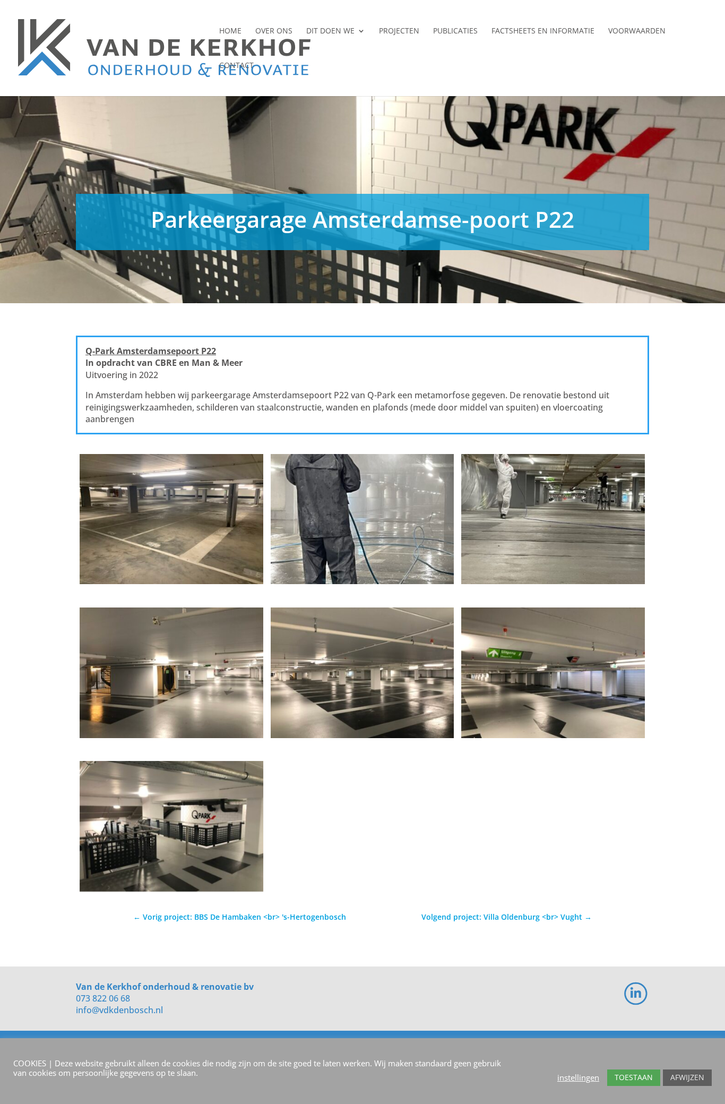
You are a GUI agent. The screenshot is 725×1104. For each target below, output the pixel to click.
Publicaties (455, 31)
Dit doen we (330, 31)
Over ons (273, 31)
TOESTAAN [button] (634, 1077)
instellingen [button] (578, 1077)
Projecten (399, 31)
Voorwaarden (637, 31)
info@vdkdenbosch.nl (119, 1010)
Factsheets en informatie (542, 31)
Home (230, 31)
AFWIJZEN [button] (687, 1077)
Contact (236, 66)
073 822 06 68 (103, 998)
